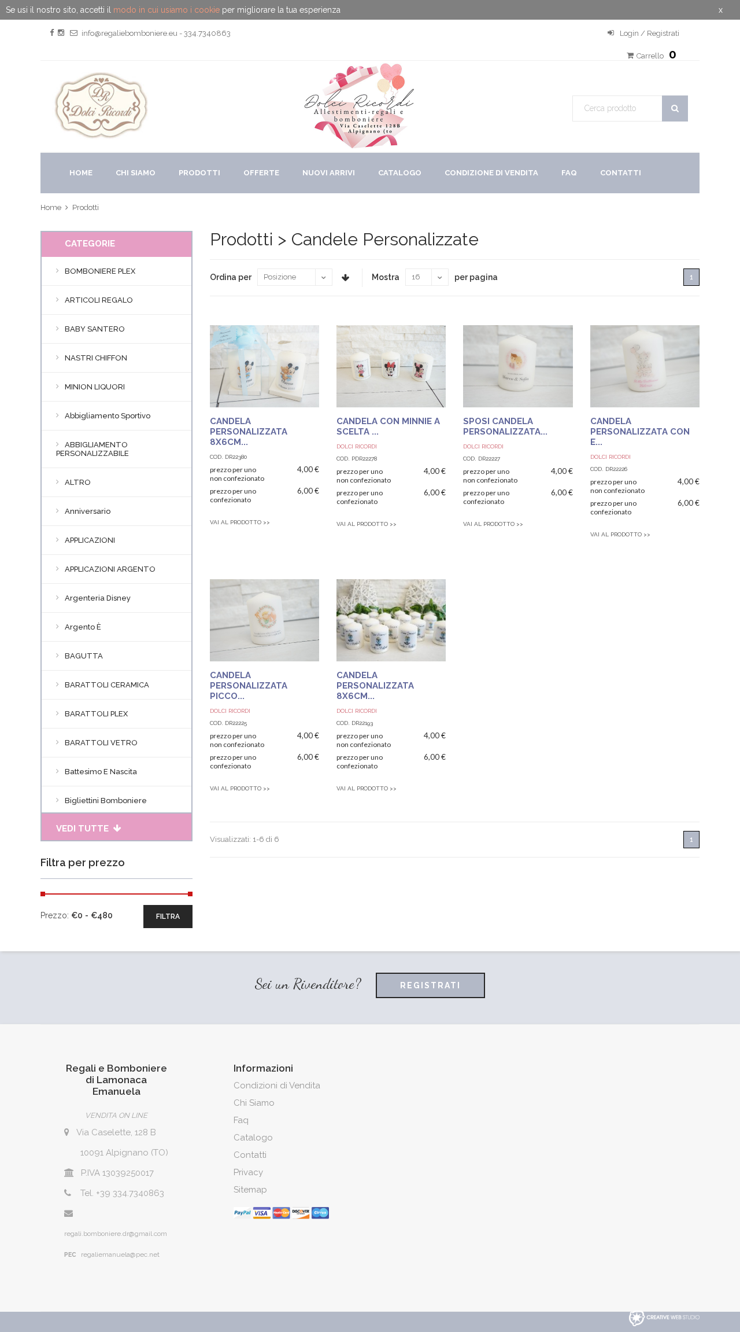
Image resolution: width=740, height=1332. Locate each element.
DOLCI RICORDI (356, 446)
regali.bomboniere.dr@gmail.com (115, 1234)
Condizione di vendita (491, 172)
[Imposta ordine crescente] (345, 277)
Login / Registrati (648, 33)
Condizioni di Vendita (277, 1085)
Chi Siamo (254, 1103)
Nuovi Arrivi (328, 172)
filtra (168, 916)
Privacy (248, 1172)
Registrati (430, 985)
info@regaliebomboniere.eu (129, 33)
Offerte (261, 172)
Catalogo (399, 172)
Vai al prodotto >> (240, 522)
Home (80, 172)
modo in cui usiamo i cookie (166, 9)
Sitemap (250, 1189)
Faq (569, 172)
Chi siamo (136, 172)
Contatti (620, 172)
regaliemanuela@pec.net (120, 1254)
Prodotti (199, 172)
